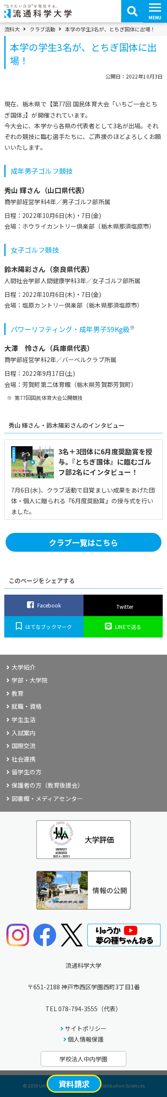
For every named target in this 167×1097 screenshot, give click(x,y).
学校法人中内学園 (83, 1059)
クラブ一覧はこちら (84, 542)
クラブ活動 (42, 29)
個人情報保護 (86, 1039)
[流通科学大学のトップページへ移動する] (38, 15)
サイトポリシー (86, 1028)
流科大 (12, 29)
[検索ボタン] (132, 11)
